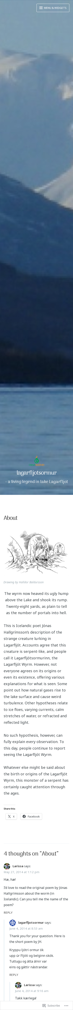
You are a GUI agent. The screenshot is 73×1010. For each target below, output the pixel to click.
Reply (8, 912)
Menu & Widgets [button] (55, 8)
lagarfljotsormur (37, 473)
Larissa (18, 866)
